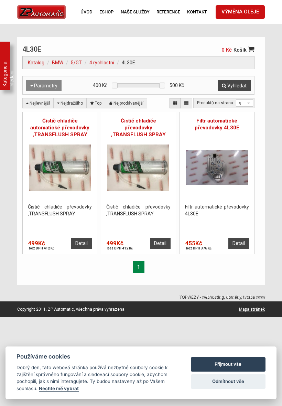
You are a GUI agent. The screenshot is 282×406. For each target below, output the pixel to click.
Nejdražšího (71, 103)
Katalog (36, 62)
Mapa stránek (252, 309)
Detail (81, 243)
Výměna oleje (240, 12)
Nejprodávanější (127, 103)
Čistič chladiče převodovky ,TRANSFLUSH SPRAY (138, 128)
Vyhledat (236, 85)
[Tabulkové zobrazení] (175, 103)
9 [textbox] (240, 103)
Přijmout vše (228, 364)
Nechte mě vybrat (59, 388)
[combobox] (244, 103)
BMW (57, 62)
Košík (241, 50)
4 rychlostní (101, 62)
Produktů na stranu (215, 102)
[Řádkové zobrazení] (186, 103)
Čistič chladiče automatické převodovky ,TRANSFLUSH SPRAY (59, 128)
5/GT (76, 62)
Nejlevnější (39, 103)
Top (97, 103)
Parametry (45, 85)
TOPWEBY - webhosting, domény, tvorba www (222, 297)
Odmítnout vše (228, 381)
